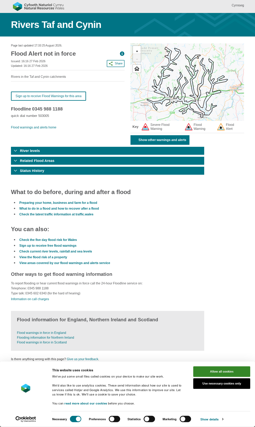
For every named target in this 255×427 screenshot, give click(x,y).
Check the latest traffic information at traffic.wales (56, 214)
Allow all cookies (221, 371)
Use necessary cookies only (221, 383)
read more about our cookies (85, 403)
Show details (209, 419)
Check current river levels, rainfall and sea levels (55, 251)
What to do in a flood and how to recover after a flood (59, 208)
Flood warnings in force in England (41, 332)
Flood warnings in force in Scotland (42, 342)
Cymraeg (238, 5)
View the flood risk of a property (43, 257)
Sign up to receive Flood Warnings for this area (48, 96)
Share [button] (119, 63)
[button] (122, 53)
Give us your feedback (82, 359)
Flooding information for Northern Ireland (45, 337)
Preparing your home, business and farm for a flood (58, 202)
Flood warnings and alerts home (33, 127)
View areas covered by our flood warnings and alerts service (64, 263)
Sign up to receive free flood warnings (47, 245)
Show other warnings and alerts (162, 140)
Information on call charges (30, 299)
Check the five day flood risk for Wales (48, 240)
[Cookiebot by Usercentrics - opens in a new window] (25, 419)
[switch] (114, 419)
